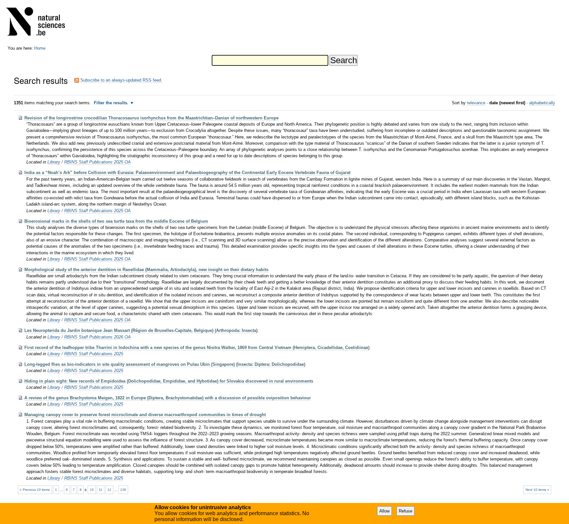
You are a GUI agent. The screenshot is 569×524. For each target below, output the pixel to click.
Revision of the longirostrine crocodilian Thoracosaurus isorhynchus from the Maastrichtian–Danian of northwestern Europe (151, 117)
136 (123, 489)
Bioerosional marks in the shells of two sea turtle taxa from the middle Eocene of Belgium (116, 221)
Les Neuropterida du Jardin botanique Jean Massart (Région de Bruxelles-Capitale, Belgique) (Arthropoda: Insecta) (140, 330)
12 (109, 489)
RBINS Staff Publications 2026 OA (97, 337)
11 (100, 489)
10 (92, 489)
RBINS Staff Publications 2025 (93, 353)
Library (53, 162)
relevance (476, 102)
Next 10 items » (537, 489)
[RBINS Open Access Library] (39, 22)
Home (39, 48)
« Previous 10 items (35, 489)
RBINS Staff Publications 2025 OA (97, 162)
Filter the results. (112, 102)
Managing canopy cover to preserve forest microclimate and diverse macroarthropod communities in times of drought (145, 414)
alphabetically (542, 102)
